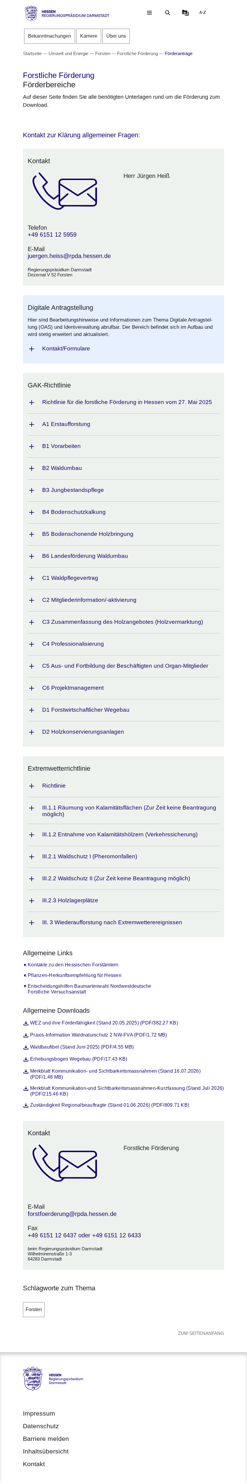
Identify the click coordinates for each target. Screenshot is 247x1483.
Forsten (34, 1309)
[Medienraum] (185, 12)
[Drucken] (74, 120)
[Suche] (167, 12)
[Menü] (149, 12)
